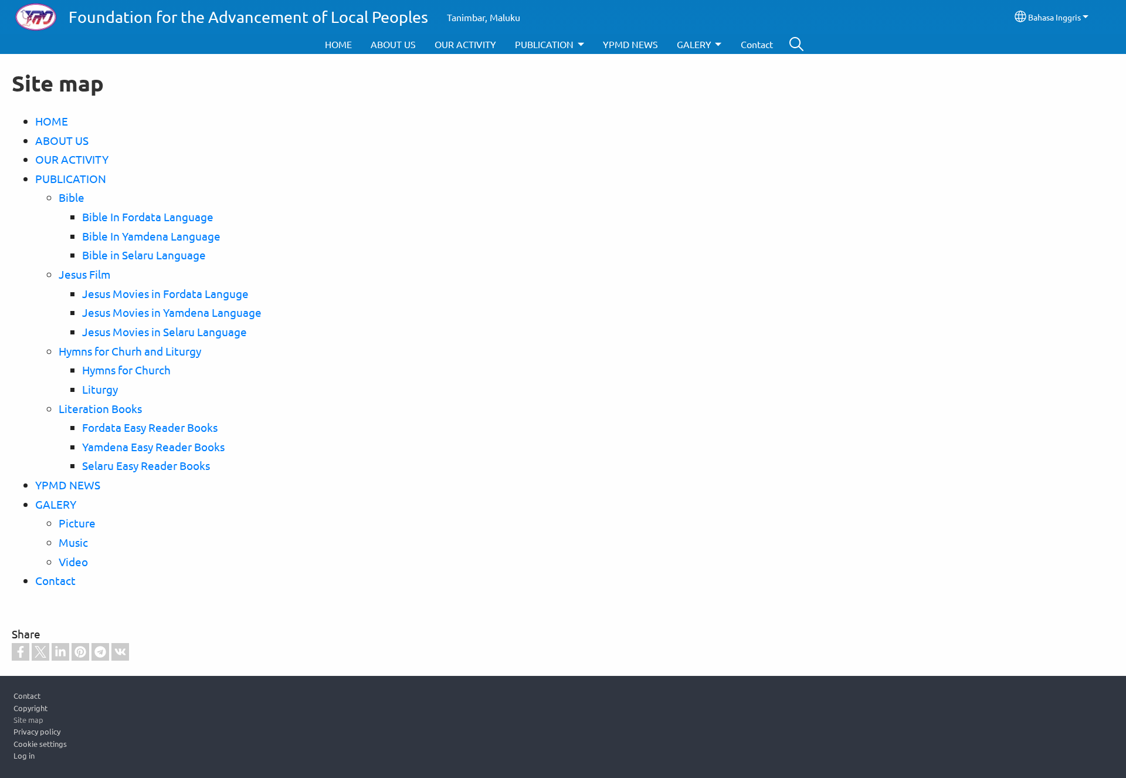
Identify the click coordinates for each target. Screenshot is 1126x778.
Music (73, 542)
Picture (77, 523)
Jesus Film (84, 274)
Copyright (30, 708)
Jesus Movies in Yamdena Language (172, 312)
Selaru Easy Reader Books (146, 465)
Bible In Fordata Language (147, 216)
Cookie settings (40, 744)
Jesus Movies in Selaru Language (164, 331)
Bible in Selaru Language (144, 255)
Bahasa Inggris (1054, 17)
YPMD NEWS (630, 44)
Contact (757, 44)
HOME (338, 44)
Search (796, 44)
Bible (71, 197)
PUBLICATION (544, 44)
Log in (24, 755)
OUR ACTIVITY (465, 44)
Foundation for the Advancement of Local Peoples (248, 16)
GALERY (694, 44)
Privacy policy (36, 731)
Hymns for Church (126, 370)
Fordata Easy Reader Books (150, 427)
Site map (28, 720)
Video (73, 561)
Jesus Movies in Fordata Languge (165, 293)
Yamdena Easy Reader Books (153, 446)
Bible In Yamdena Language (151, 236)
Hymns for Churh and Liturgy (130, 351)
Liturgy (100, 389)
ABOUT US (393, 44)
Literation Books (100, 408)
